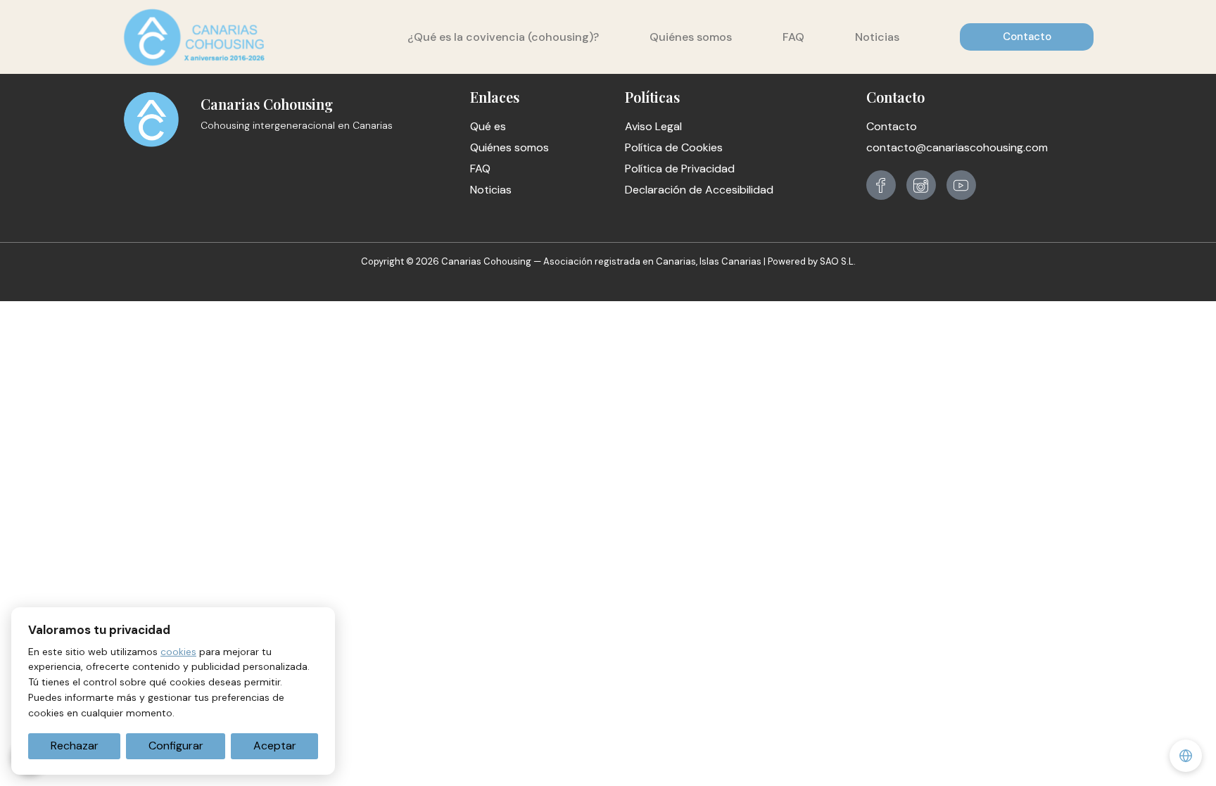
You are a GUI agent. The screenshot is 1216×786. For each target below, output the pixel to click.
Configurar (175, 745)
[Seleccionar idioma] (1186, 756)
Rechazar (75, 745)
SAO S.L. (838, 261)
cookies (178, 651)
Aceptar (274, 745)
